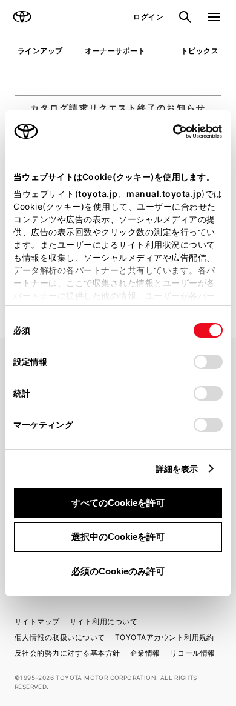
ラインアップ (40, 50)
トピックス (199, 50)
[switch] (208, 362)
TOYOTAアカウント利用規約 (164, 637)
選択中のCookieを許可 (118, 536)
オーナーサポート (115, 50)
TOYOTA (22, 17)
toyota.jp (98, 193)
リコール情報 (192, 653)
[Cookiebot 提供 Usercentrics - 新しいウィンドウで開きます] (169, 131)
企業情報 (145, 653)
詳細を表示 (177, 469)
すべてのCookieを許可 (118, 503)
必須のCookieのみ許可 (118, 571)
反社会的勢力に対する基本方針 (67, 653)
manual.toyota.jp (164, 193)
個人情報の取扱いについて (60, 637)
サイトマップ (37, 621)
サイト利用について (103, 621)
